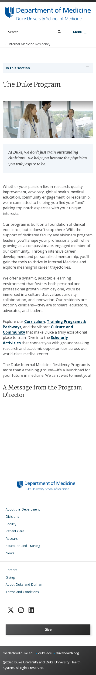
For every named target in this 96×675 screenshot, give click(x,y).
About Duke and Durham (24, 584)
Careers (11, 570)
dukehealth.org (67, 653)
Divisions (12, 516)
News (10, 553)
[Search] (59, 32)
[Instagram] (21, 610)
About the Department (23, 509)
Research (13, 538)
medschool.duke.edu (18, 653)
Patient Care (15, 531)
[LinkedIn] (31, 610)
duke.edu (45, 653)
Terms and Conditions (22, 592)
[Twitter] (11, 610)
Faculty (11, 524)
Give (48, 629)
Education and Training (23, 545)
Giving (10, 577)
